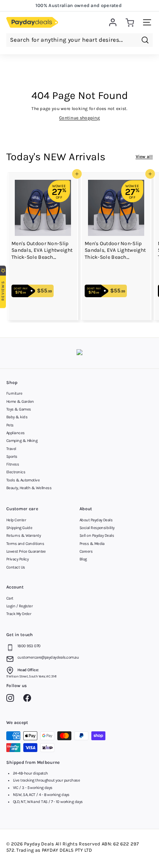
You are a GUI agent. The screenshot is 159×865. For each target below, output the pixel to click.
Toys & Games (18, 409)
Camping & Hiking (21, 440)
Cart (9, 598)
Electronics (15, 472)
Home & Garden (20, 401)
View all (144, 156)
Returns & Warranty (23, 535)
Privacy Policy (17, 559)
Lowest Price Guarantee (26, 551)
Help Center (16, 520)
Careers (86, 551)
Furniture (14, 393)
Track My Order (18, 613)
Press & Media (92, 543)
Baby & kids (16, 417)
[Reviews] (79, 353)
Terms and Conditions (25, 543)
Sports (11, 456)
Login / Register (19, 606)
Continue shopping (79, 117)
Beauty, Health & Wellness (28, 487)
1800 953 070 (28, 645)
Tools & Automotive (23, 480)
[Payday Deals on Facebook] (29, 699)
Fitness (12, 464)
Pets (10, 425)
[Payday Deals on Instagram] (12, 699)
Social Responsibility (97, 527)
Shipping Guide (19, 527)
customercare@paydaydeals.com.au (48, 657)
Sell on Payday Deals (97, 535)
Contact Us (15, 567)
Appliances (15, 432)
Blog (83, 559)
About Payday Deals (96, 520)
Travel (11, 448)
